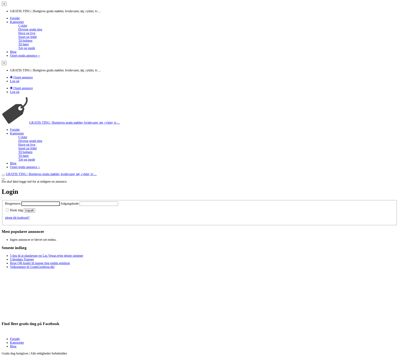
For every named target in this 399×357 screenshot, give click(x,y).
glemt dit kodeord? (17, 217)
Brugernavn (13, 203)
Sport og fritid (27, 37)
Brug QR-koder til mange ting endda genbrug (40, 263)
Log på (14, 81)
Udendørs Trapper (22, 259)
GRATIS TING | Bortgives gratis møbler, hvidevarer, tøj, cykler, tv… (74, 122)
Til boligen (25, 40)
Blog (13, 52)
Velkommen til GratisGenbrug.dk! (32, 267)
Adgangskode (70, 203)
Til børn (23, 44)
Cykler (22, 25)
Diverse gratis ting (30, 29)
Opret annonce (23, 77)
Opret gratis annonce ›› (25, 55)
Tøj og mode (26, 48)
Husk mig (16, 210)
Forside (15, 18)
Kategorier (17, 22)
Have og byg (26, 33)
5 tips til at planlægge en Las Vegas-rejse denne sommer (46, 255)
